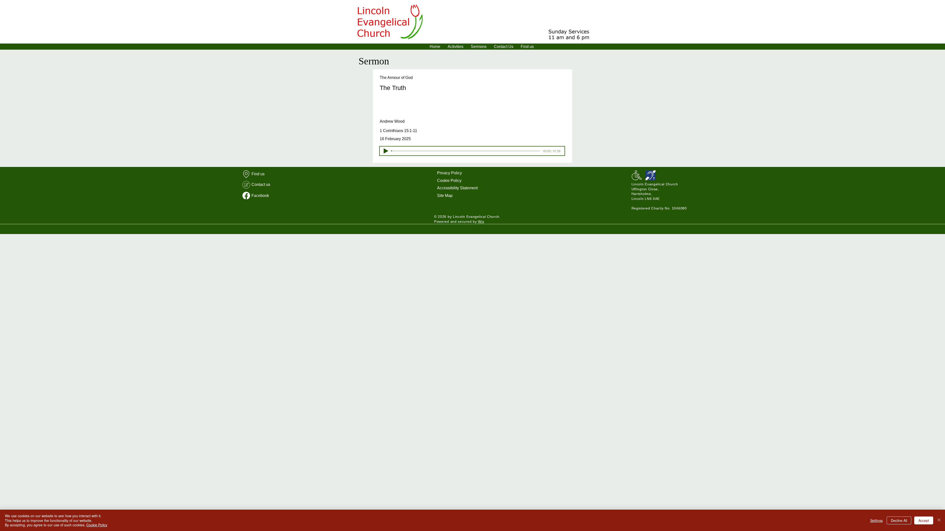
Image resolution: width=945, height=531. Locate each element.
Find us (258, 174)
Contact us (261, 184)
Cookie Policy (449, 180)
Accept (923, 520)
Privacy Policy (449, 173)
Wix (481, 221)
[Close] (939, 520)
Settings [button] (876, 520)
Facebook (260, 195)
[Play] (386, 150)
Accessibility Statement (457, 188)
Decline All (899, 520)
